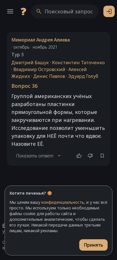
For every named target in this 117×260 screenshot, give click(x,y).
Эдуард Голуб (83, 76)
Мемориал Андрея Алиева (40, 40)
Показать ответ (38, 155)
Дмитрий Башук (30, 62)
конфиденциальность (62, 202)
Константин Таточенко (78, 62)
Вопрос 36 (24, 85)
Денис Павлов (49, 76)
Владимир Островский (39, 69)
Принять (93, 245)
